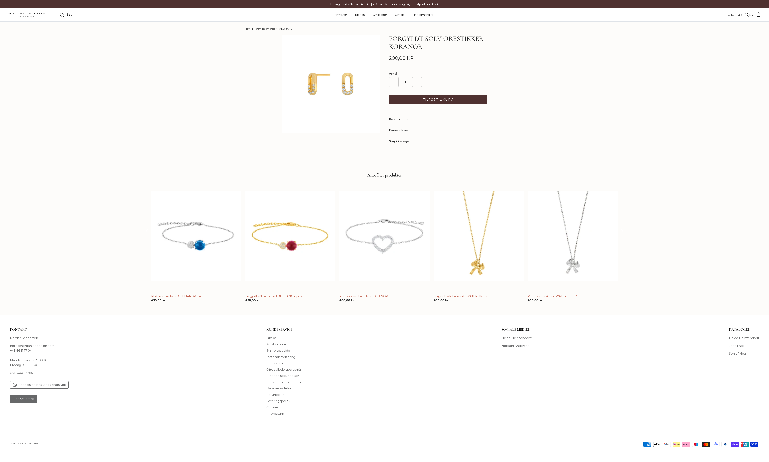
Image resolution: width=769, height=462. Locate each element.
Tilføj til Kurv (438, 99)
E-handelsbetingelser (282, 376)
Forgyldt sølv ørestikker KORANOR (274, 28)
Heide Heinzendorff (516, 338)
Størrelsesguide (278, 350)
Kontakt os (274, 363)
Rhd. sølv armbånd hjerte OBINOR (363, 296)
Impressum (275, 413)
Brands (360, 15)
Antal (393, 73)
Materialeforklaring (280, 357)
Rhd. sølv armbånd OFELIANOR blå (176, 296)
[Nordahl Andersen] (26, 15)
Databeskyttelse (278, 388)
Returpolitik (275, 395)
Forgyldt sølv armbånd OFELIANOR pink (273, 296)
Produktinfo (398, 119)
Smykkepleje (399, 141)
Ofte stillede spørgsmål (284, 369)
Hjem (247, 28)
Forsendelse (398, 130)
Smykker (341, 15)
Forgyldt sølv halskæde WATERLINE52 (461, 296)
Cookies (272, 407)
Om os (399, 15)
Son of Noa (737, 353)
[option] (331, 84)
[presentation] (147, 230)
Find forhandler (422, 15)
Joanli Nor (736, 346)
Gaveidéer (380, 15)
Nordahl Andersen (515, 346)
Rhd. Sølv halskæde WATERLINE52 (552, 296)
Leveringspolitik (278, 401)
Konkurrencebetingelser (285, 382)
